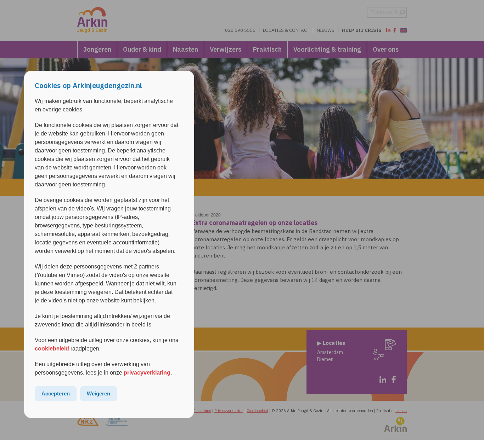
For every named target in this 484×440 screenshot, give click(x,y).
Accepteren (55, 393)
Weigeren (98, 393)
